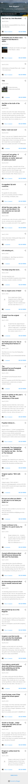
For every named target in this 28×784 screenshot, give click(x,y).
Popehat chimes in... (8, 423)
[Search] (26, 3)
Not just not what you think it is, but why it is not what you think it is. (11, 500)
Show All (23, 13)
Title (3, 81)
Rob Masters (14, 6)
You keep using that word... (11, 270)
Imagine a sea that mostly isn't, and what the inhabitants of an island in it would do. (12, 638)
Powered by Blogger (15, 781)
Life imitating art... (8, 250)
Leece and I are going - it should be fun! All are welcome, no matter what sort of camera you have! (12, 157)
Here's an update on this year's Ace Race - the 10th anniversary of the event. (12, 396)
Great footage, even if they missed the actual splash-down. (11, 696)
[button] (25, 19)
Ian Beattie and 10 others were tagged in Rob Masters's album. (12, 39)
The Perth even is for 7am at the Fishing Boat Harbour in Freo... (11, 343)
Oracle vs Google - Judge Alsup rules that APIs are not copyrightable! (11, 724)
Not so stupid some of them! (11, 291)
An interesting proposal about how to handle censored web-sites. (12, 583)
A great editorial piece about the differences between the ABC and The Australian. (11, 555)
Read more (22, 31)
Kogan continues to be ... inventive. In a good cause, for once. (12, 527)
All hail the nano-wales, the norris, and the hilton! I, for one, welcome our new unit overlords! (11, 210)
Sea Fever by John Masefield (12, 18)
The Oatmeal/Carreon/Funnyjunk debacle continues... (11, 368)
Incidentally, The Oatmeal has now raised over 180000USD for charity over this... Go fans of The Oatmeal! (12, 450)
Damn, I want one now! (9, 130)
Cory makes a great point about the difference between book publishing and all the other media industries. (12, 667)
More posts (14, 775)
